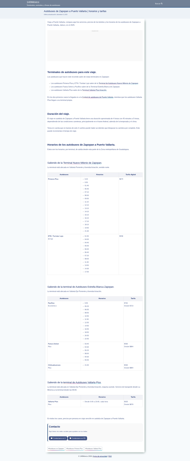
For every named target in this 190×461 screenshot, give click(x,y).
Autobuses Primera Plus (74, 448)
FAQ (110, 456)
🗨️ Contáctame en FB (77, 438)
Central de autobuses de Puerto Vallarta (97, 97)
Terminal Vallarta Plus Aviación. (94, 90)
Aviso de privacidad (100, 456)
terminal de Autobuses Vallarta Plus (82, 382)
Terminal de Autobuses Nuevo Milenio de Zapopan (118, 83)
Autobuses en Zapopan (56, 448)
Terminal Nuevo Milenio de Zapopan (82, 162)
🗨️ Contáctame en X (58, 438)
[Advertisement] (95, 46)
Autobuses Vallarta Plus (93, 448)
